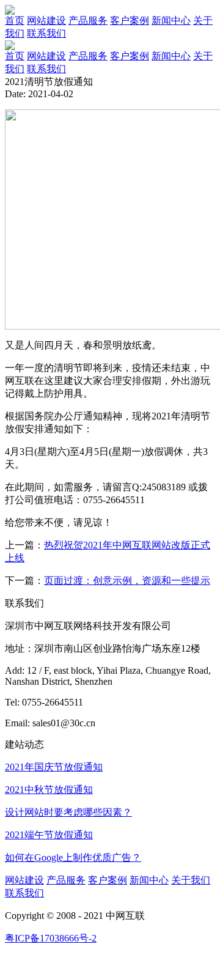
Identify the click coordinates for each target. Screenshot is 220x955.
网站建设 (46, 56)
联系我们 (46, 69)
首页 (14, 56)
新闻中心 (171, 56)
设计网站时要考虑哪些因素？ (68, 812)
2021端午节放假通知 (49, 835)
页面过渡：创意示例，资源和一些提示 (127, 580)
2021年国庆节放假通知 (54, 767)
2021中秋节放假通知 (49, 789)
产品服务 (88, 56)
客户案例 (129, 56)
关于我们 (190, 880)
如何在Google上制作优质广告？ (73, 857)
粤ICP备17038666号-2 (51, 938)
